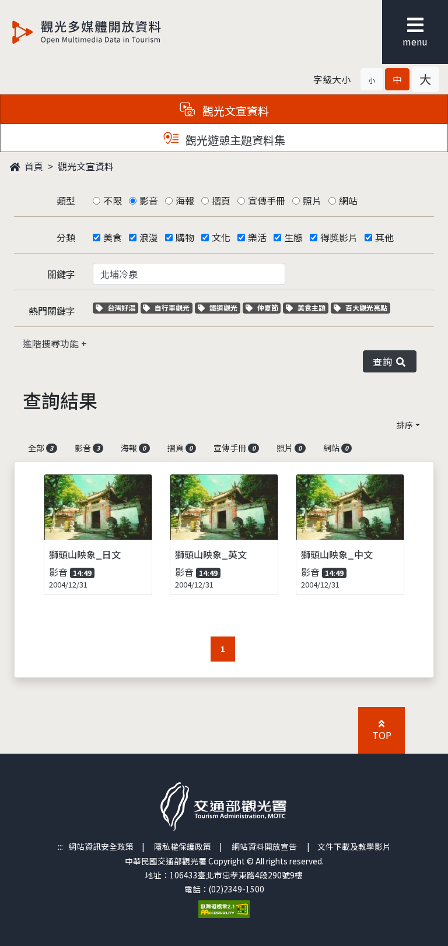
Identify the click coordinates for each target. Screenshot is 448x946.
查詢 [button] (385, 361)
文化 (221, 237)
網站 (348, 201)
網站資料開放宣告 (264, 846)
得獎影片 (339, 237)
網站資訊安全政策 (101, 846)
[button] (371, 79)
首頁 (32, 166)
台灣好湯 (122, 307)
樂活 (257, 237)
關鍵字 (61, 274)
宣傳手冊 (266, 201)
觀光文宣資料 (86, 166)
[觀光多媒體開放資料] (105, 32)
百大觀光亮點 (366, 307)
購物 (185, 237)
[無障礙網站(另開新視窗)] (224, 907)
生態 (293, 237)
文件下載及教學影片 (354, 846)
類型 (66, 201)
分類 (66, 237)
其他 (384, 237)
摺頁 (221, 201)
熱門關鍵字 (52, 311)
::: (60, 846)
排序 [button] (405, 425)
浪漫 (148, 237)
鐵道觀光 (224, 307)
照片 (312, 201)
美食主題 (312, 307)
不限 (112, 201)
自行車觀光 (172, 307)
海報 (185, 201)
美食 (112, 237)
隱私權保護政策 (182, 846)
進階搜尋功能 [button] (52, 343)
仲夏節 (269, 307)
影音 (148, 201)
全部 (40, 447)
